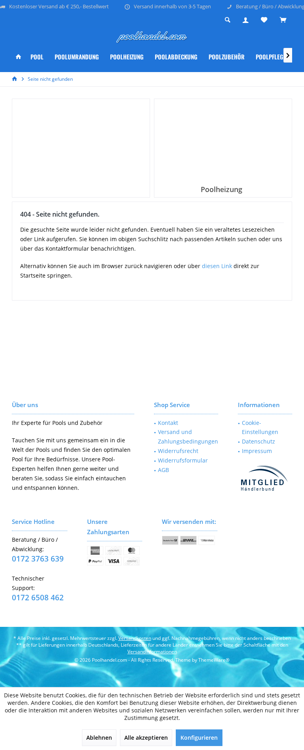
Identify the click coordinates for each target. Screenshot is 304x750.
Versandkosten (134, 638)
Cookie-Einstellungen (260, 427)
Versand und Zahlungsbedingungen (188, 436)
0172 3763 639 (38, 559)
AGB (163, 470)
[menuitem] (282, 20)
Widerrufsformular (183, 460)
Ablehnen (99, 737)
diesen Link (217, 266)
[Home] (18, 57)
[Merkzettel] (264, 20)
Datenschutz (258, 441)
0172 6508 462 (38, 597)
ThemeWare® (214, 660)
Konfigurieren (199, 737)
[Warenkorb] (282, 20)
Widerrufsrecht (178, 451)
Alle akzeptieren (146, 737)
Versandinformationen (152, 651)
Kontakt (168, 422)
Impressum (257, 451)
